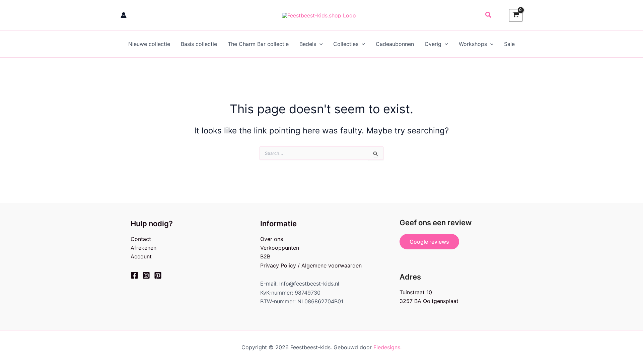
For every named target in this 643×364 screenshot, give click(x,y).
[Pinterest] (158, 275)
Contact (141, 239)
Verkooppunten (279, 247)
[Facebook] (134, 275)
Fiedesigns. (387, 347)
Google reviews (429, 241)
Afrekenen (143, 247)
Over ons (271, 239)
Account (141, 256)
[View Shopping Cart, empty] (515, 15)
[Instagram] (146, 275)
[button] (488, 15)
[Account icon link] (124, 15)
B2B (265, 256)
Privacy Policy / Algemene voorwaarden (311, 265)
